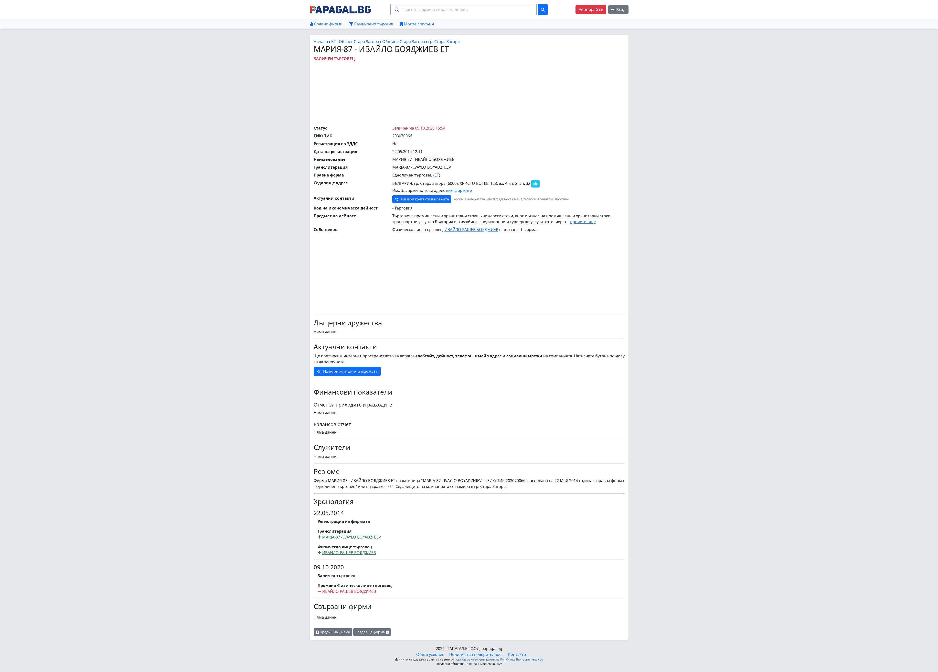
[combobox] (463, 9)
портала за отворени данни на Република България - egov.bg (499, 659)
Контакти (517, 654)
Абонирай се (591, 9)
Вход (620, 9)
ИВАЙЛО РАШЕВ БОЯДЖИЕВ (471, 229)
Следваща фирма (370, 632)
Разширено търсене (373, 24)
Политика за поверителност (476, 654)
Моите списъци (418, 24)
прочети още (583, 221)
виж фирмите (459, 190)
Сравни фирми (327, 24)
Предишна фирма (334, 632)
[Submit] (396, 9)
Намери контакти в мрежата (424, 199)
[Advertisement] (469, 92)
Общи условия (430, 654)
